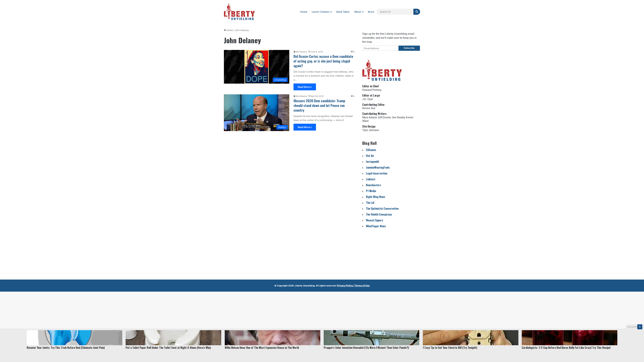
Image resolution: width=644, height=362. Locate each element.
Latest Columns (320, 11)
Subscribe (409, 48)
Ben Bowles (301, 51)
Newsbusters (373, 185)
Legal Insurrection (376, 173)
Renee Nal (368, 108)
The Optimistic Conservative (382, 208)
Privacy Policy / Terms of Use (353, 285)
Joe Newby (398, 117)
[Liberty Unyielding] (239, 11)
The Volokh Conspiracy (379, 214)
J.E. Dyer (367, 99)
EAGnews (371, 150)
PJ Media (371, 191)
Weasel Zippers (374, 220)
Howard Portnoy (372, 89)
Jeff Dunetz (384, 117)
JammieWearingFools (378, 167)
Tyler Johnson (370, 130)
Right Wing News (375, 197)
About (357, 11)
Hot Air (370, 156)
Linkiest (370, 179)
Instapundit (372, 161)
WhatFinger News (376, 226)
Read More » (305, 86)
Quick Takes (343, 11)
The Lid (370, 202)
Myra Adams (369, 117)
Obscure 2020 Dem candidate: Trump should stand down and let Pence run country (319, 105)
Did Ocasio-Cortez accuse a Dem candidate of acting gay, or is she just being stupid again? (323, 61)
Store (371, 11)
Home (303, 11)
